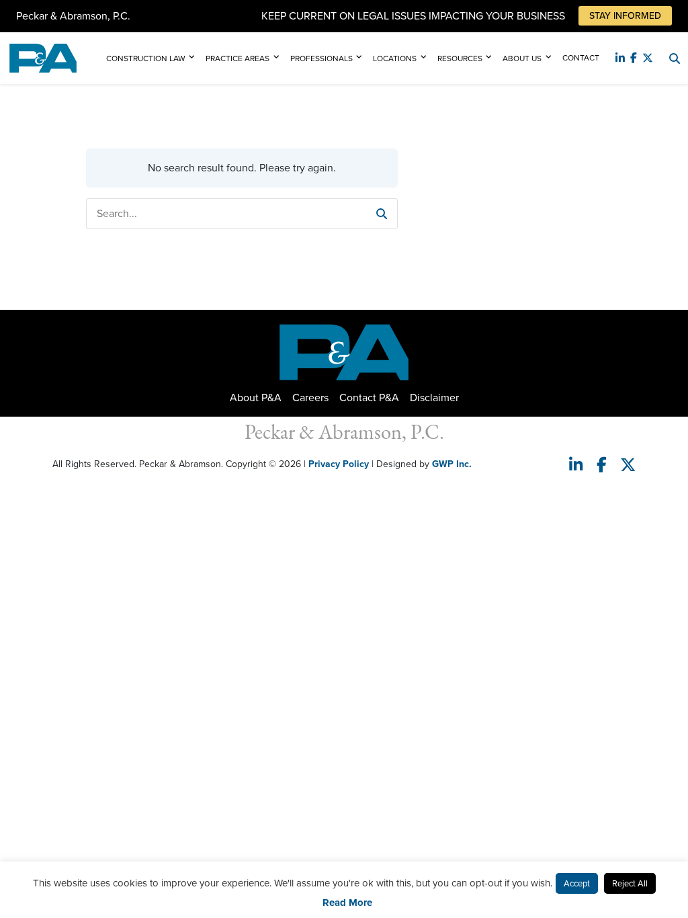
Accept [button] (577, 883)
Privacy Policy (338, 464)
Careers (310, 397)
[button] (381, 214)
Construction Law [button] (145, 58)
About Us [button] (522, 58)
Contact (580, 58)
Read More (347, 902)
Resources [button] (459, 58)
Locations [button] (395, 58)
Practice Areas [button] (237, 58)
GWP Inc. (452, 464)
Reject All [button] (630, 883)
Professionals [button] (321, 58)
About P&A (256, 397)
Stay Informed (625, 16)
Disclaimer (434, 397)
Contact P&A (369, 397)
